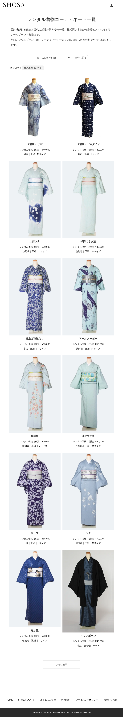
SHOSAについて (26, 699)
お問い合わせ (110, 699)
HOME (9, 699)
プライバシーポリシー (87, 699)
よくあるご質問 (48, 699)
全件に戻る (80, 57)
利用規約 (65, 699)
